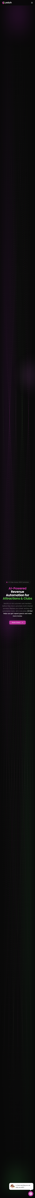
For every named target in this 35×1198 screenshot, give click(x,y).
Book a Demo (16, 622)
